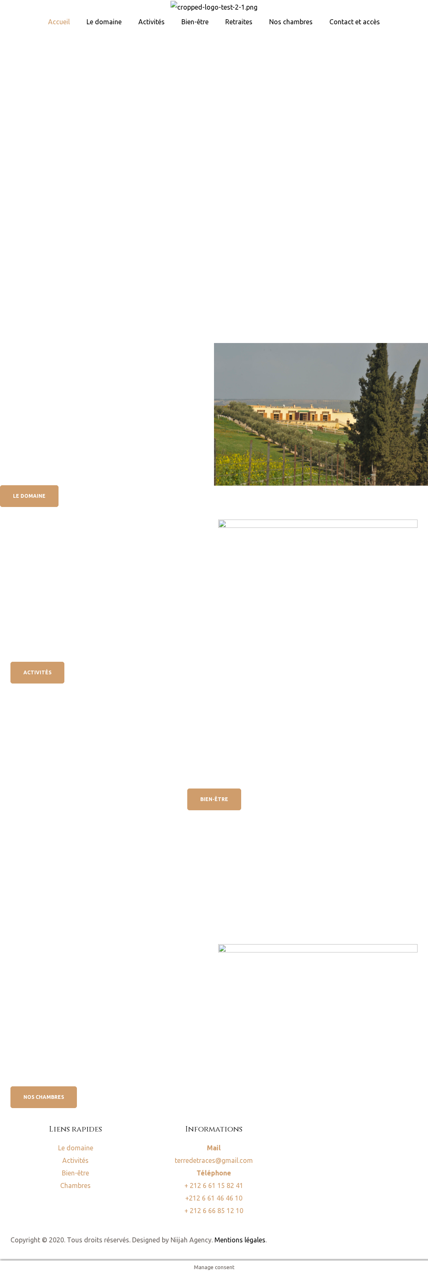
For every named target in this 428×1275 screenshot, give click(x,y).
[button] (29, 496)
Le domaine (104, 22)
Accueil (59, 22)
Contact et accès (354, 22)
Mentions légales (239, 1240)
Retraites (238, 22)
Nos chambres (291, 22)
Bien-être (195, 22)
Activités (151, 22)
